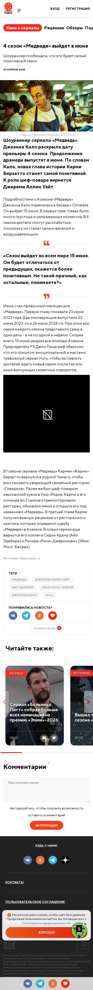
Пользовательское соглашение (35, 902)
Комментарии (46, 628)
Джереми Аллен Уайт (52, 579)
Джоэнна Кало (24, 595)
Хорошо (46, 932)
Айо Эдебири (23, 587)
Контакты (14, 882)
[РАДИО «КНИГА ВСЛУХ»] (79, 930)
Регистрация (78, 8)
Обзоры (74, 27)
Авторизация (46, 825)
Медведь (19, 579)
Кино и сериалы (22, 27)
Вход (55, 8)
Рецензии (54, 27)
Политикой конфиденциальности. (46, 923)
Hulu (49, 595)
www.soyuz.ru (30, 558)
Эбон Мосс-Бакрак (58, 587)
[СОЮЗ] (9, 941)
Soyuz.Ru (8, 8)
